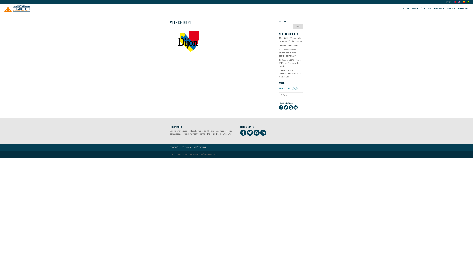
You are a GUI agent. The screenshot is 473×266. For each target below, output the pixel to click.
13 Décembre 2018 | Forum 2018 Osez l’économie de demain (290, 63)
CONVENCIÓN (174, 147)
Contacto (448, 2)
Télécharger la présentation (194, 147)
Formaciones (463, 9)
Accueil (406, 9)
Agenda (450, 9)
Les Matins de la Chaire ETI (289, 45)
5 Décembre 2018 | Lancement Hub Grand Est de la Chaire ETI (290, 73)
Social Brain (212, 154)
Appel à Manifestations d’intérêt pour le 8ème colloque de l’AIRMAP (287, 52)
